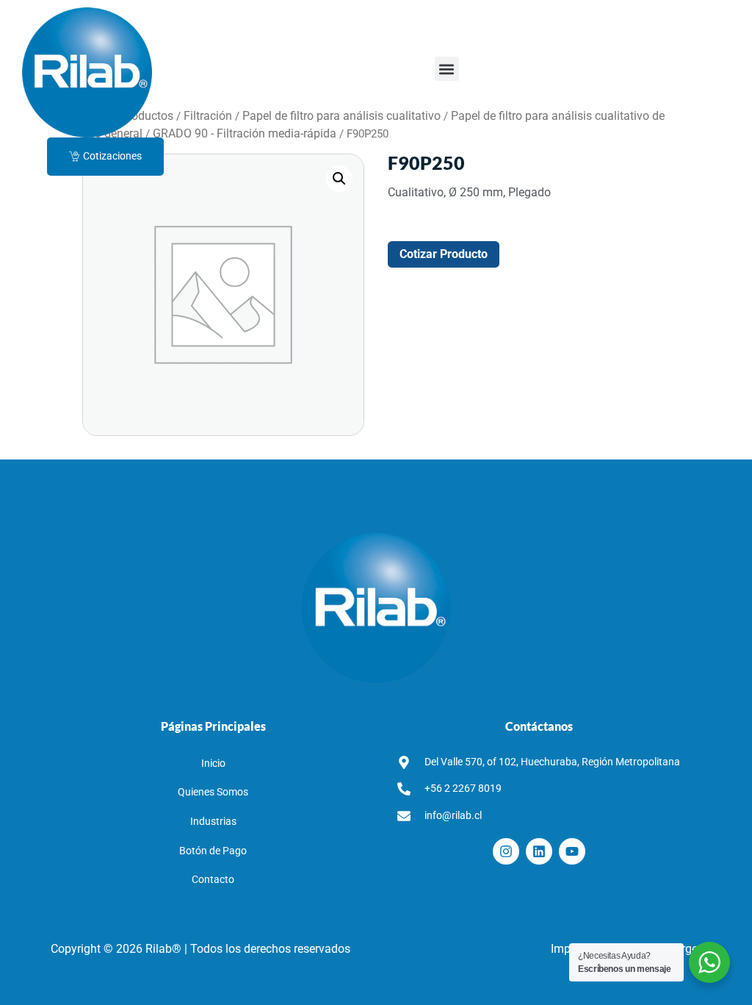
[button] (447, 69)
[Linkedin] (539, 851)
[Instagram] (506, 851)
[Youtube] (572, 851)
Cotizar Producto (444, 254)
